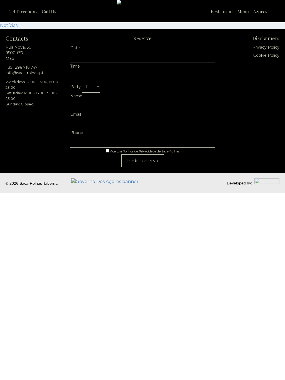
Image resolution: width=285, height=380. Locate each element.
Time (75, 66)
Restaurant (222, 11)
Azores (260, 11)
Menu (243, 11)
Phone (76, 132)
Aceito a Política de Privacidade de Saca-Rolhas (144, 151)
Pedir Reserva (142, 160)
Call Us (49, 11)
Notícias (9, 25)
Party (76, 86)
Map (10, 58)
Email (75, 114)
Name (76, 95)
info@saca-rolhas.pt (24, 72)
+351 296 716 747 (22, 67)
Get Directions (22, 11)
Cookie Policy (266, 55)
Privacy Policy (265, 47)
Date (75, 47)
